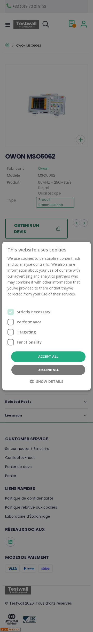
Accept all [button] (48, 356)
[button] (46, 381)
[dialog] (46, 316)
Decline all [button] (48, 369)
